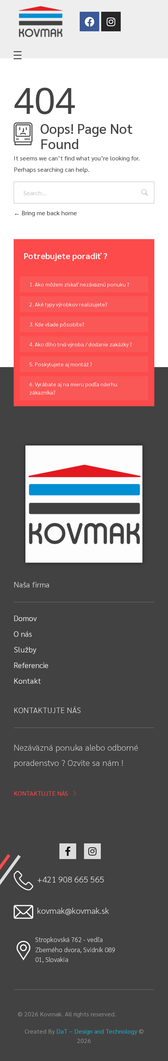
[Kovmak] (40, 21)
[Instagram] (111, 21)
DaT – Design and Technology (96, 1031)
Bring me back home (48, 213)
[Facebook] (89, 21)
